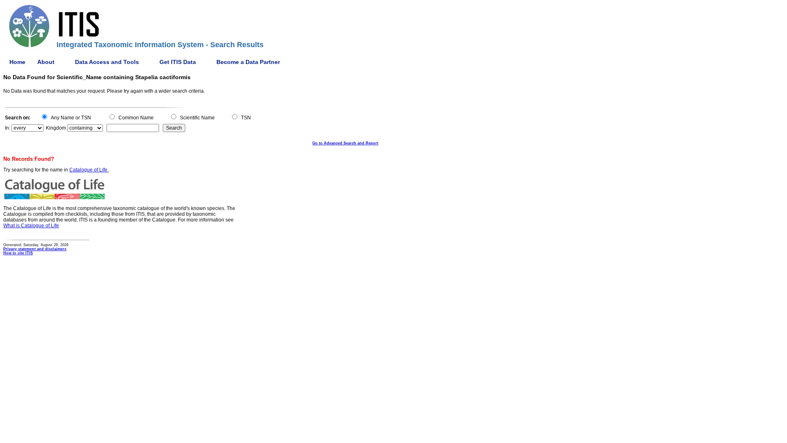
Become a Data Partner (248, 62)
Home (17, 62)
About (46, 62)
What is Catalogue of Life (31, 225)
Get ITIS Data (177, 62)
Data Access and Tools (107, 62)
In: (7, 128)
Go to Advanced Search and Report (345, 143)
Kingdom (56, 128)
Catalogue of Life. (89, 170)
